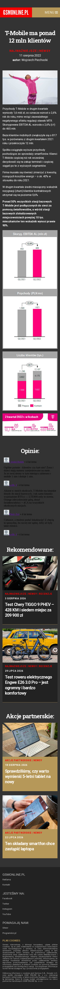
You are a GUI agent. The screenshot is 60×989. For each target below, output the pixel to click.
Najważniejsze (23, 51)
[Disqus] (30, 497)
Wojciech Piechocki (35, 60)
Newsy (45, 51)
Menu (50, 12)
